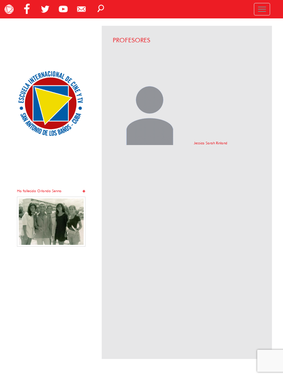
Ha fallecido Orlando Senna (39, 191)
